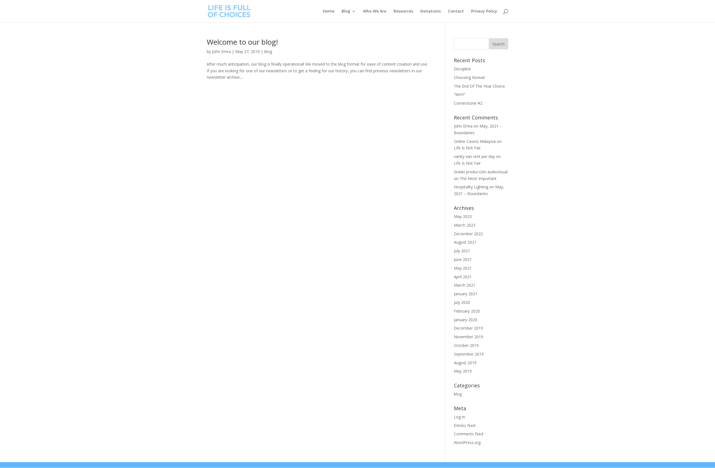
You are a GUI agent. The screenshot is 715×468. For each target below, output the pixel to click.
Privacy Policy (484, 11)
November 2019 (468, 336)
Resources (403, 11)
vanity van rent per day (474, 156)
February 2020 (467, 311)
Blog (346, 11)
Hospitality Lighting (471, 186)
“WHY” (459, 94)
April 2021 (463, 276)
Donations (430, 11)
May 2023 (463, 216)
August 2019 (465, 362)
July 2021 (462, 250)
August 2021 (465, 242)
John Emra (221, 51)
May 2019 (463, 371)
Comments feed (468, 433)
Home (328, 11)
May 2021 (463, 268)
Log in (459, 416)
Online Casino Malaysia (475, 141)
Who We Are (374, 11)
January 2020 (465, 319)
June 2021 (463, 259)
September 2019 (469, 354)
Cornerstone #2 (468, 103)
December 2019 (468, 328)
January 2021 (465, 293)
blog (268, 51)
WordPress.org (467, 442)
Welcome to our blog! (242, 42)
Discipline (462, 68)
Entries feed (464, 425)
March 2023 (464, 225)
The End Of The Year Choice (479, 86)
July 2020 (462, 302)
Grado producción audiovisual (480, 171)
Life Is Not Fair (467, 147)
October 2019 (466, 345)
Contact (456, 11)
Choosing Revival (469, 77)
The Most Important (478, 178)
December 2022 (468, 233)
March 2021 (464, 285)
